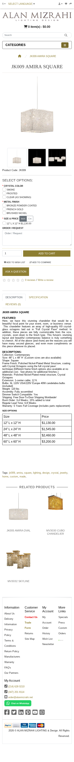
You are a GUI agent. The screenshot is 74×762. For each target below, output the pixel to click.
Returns (29, 633)
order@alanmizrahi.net (20, 697)
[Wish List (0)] (66, 3)
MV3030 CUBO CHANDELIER (55, 532)
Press (61, 622)
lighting (37, 472)
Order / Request (12, 228)
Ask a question (15, 271)
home (5, 476)
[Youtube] (35, 713)
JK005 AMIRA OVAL (19, 530)
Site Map (30, 638)
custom (14, 476)
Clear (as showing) (19, 197)
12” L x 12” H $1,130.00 (19, 223)
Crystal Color (13, 186)
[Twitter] (14, 713)
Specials (63, 617)
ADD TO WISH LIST (15, 262)
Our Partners (11, 672)
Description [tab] (14, 297)
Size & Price (11, 218)
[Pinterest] (28, 713)
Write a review (45, 280)
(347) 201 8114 (16, 692)
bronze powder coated (22, 205)
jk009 (12, 472)
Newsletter (48, 644)
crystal (54, 472)
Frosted (12, 193)
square (27, 472)
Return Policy (11, 651)
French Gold (15, 209)
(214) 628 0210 (16, 686)
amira (20, 472)
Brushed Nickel (17, 213)
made (23, 476)
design (46, 472)
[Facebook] (6, 713)
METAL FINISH (11, 202)
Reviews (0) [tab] (13, 304)
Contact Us (31, 617)
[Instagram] (42, 713)
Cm (29, 219)
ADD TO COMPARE (41, 262)
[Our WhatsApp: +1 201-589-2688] (17, 703)
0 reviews (30, 280)
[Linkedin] (21, 713)
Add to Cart (47, 253)
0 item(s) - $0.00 (38, 26)
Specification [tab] (38, 297)
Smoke (11, 189)
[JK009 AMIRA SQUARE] (37, 144)
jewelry (63, 472)
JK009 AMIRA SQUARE (43, 56)
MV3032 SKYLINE (18, 581)
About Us (9, 613)
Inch (23, 219)
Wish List (47, 638)
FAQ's (7, 667)
